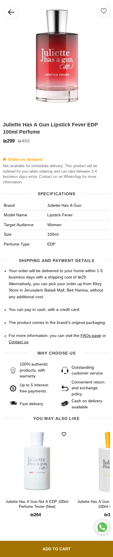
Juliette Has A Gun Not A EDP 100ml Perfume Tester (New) (37, 504)
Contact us (18, 342)
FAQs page (91, 336)
